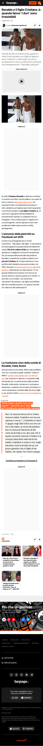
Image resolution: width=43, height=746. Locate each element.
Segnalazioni (14, 640)
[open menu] (2, 3)
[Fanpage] (22, 681)
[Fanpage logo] (12, 3)
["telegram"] (28, 619)
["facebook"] (23, 619)
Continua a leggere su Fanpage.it (21, 460)
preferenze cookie (8, 646)
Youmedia (5, 640)
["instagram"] (9, 619)
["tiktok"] (4, 619)
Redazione (35, 643)
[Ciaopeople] (21, 740)
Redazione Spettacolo (19, 25)
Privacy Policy (26, 640)
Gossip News (5, 534)
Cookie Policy (6, 643)
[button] (39, 25)
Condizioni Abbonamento (21, 643)
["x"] (18, 619)
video (12, 534)
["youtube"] (13, 619)
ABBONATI (32, 3)
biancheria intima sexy (23, 202)
